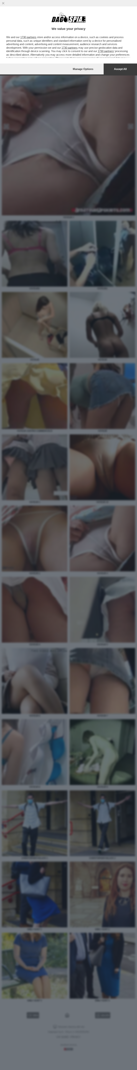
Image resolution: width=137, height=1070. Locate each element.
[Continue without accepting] (3, 3)
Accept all (120, 68)
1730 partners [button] (28, 37)
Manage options (83, 68)
